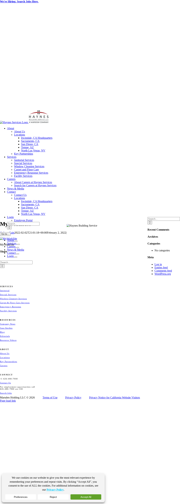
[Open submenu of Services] (18, 244)
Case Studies (6, 328)
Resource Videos (8, 340)
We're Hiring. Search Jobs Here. (19, 1)
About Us (4, 353)
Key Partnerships (8, 361)
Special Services (8, 294)
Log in (158, 264)
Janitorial (4, 290)
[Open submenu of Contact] (17, 253)
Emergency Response (10, 307)
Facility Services (8, 311)
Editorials (5, 336)
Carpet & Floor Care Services (15, 303)
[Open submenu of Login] (15, 257)
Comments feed (163, 270)
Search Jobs (6, 393)
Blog (2, 332)
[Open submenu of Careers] (17, 247)
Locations (5, 357)
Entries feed (161, 267)
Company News (7, 324)
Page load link (8, 400)
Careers (3, 365)
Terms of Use (50, 397)
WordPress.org (163, 273)
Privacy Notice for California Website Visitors (114, 397)
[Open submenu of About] (16, 241)
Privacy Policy (73, 397)
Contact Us (5, 383)
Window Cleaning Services (13, 299)
